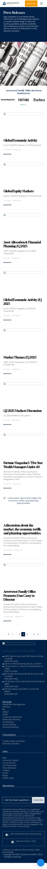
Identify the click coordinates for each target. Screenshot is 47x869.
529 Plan (6, 707)
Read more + (8, 154)
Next (38, 634)
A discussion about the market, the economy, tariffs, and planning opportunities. (22, 529)
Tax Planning (8, 722)
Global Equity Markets (19, 191)
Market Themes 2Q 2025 (20, 357)
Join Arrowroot (9, 763)
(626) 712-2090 (10, 671)
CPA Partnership (10, 765)
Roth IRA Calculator (11, 743)
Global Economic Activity (20, 140)
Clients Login (8, 778)
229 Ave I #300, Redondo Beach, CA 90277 (22, 664)
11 (34, 634)
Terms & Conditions (12, 850)
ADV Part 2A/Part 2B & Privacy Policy (26, 834)
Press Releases (17, 150)
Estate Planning (9, 724)
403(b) (6, 712)
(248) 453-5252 (11, 686)
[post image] (24, 123)
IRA (4, 709)
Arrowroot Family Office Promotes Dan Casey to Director (20, 595)
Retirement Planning (11, 719)
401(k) (5, 714)
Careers (6, 770)
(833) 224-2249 (11, 661)
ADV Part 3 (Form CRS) (26, 841)
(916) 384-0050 (11, 679)
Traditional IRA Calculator (14, 741)
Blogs (5, 775)
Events (5, 773)
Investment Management (14, 704)
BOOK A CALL (31, 4)
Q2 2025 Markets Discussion (22, 410)
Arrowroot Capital (10, 760)
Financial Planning (11, 727)
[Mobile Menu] (41, 3)
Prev (8, 634)
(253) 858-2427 (11, 694)
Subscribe (38, 800)
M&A (4, 758)
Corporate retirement (12, 717)
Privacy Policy (28, 850)
